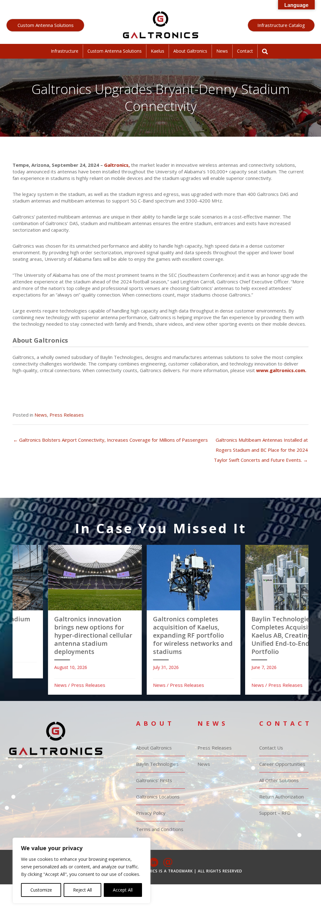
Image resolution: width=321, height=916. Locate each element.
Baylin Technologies (157, 764)
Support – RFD (275, 813)
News (222, 51)
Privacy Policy (151, 813)
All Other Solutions (279, 780)
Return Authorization (281, 796)
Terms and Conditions (159, 829)
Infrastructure (64, 51)
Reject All (82, 890)
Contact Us (271, 748)
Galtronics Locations (158, 796)
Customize (41, 890)
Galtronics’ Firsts (154, 780)
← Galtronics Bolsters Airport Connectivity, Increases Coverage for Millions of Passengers (110, 440)
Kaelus (157, 51)
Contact (245, 51)
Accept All (123, 890)
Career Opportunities (282, 764)
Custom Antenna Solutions (114, 51)
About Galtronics (190, 51)
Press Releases (67, 415)
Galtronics (116, 165)
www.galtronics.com (280, 370)
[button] (45, 25)
